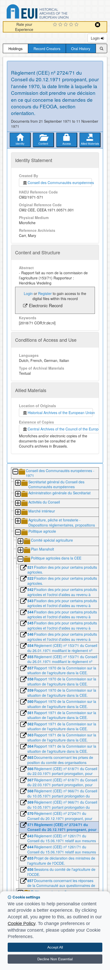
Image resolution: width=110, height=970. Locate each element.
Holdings (15, 48)
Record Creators (47, 48)
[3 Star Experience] (66, 25)
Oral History (80, 48)
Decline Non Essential (55, 959)
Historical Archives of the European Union (60, 412)
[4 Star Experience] (71, 25)
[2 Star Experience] (61, 25)
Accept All (55, 947)
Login (96, 38)
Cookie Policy (21, 923)
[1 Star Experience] (55, 25)
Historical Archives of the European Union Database (52, 12)
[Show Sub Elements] (18, 483)
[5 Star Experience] (77, 25)
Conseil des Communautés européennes (60, 182)
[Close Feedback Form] (97, 25)
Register (45, 293)
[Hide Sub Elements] (15, 472)
